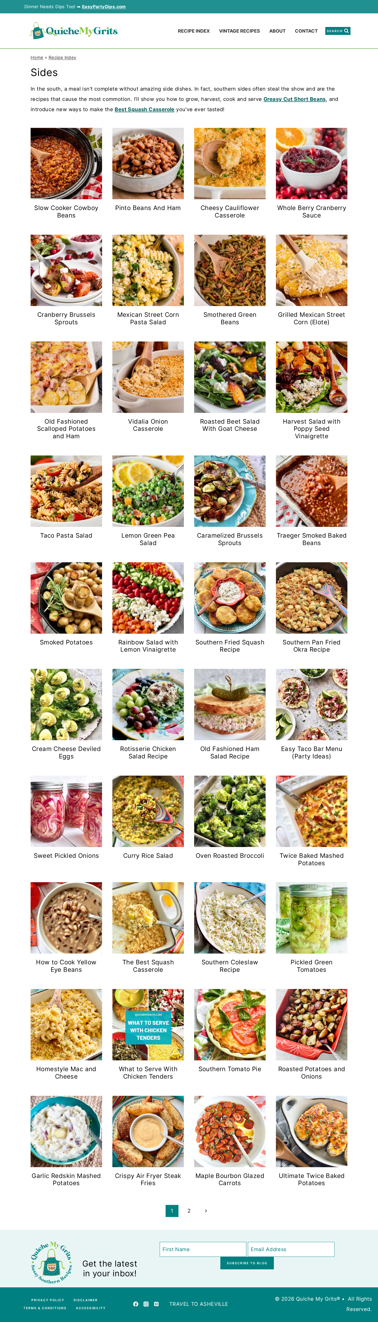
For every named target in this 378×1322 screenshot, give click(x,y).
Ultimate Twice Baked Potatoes (312, 1179)
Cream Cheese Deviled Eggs (66, 752)
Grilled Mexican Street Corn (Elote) (311, 318)
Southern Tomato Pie (230, 1069)
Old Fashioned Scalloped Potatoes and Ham (66, 429)
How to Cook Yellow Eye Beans (66, 965)
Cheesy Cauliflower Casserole (230, 211)
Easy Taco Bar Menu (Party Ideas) (311, 752)
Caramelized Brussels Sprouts (230, 539)
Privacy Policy (47, 1300)
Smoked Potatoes (66, 642)
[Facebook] (136, 1304)
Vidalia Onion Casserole (148, 425)
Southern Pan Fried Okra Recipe (311, 646)
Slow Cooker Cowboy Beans (66, 211)
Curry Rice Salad (148, 855)
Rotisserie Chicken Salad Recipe (148, 752)
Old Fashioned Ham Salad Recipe (230, 752)
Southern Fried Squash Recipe (229, 646)
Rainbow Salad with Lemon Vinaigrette (148, 646)
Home (37, 57)
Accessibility (91, 1308)
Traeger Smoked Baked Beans (312, 539)
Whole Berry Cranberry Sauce (311, 211)
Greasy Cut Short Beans (295, 99)
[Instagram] (146, 1304)
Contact (306, 31)
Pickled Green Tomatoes (311, 965)
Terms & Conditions (45, 1308)
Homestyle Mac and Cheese (66, 1072)
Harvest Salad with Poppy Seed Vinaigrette (311, 429)
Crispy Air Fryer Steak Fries (148, 1179)
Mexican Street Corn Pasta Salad (148, 318)
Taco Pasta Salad (66, 535)
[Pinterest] (156, 1304)
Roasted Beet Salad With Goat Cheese (230, 425)
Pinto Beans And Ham (148, 208)
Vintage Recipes (239, 31)
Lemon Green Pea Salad (148, 539)
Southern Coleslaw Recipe (230, 965)
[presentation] (66, 163)
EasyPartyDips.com (104, 6)
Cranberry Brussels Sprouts (66, 318)
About (277, 31)
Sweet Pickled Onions (66, 855)
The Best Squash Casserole (148, 965)
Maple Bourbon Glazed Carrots (229, 1179)
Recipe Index (194, 31)
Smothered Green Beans (230, 318)
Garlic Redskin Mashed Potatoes (66, 1179)
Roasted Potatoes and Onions (311, 1072)
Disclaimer (86, 1300)
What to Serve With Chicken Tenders (148, 1072)
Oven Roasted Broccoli (230, 855)
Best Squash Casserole (144, 109)
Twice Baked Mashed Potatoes (312, 859)
